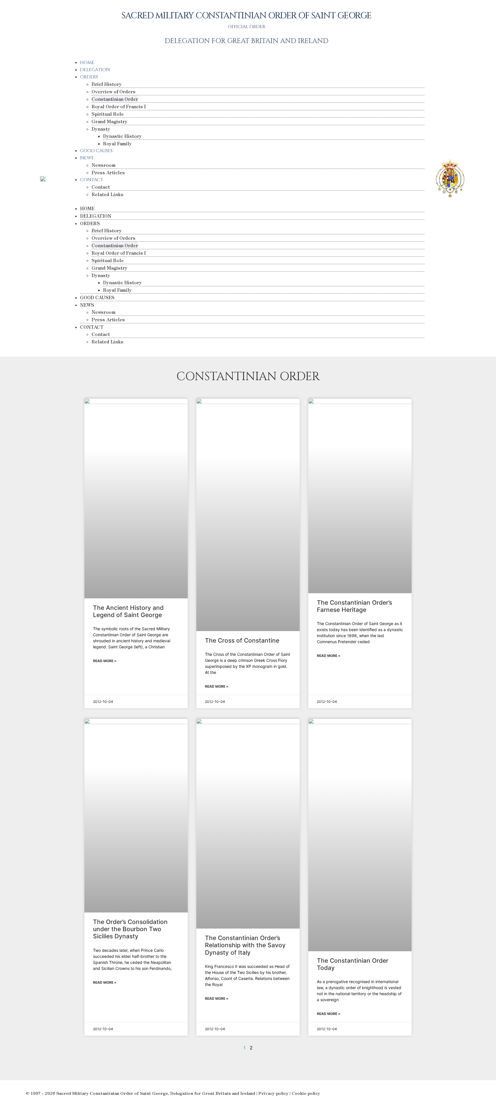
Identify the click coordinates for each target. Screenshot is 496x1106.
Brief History (107, 83)
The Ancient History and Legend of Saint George (128, 611)
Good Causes (96, 151)
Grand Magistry (109, 121)
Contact (101, 186)
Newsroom (104, 164)
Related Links (107, 194)
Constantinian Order (115, 98)
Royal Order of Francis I (119, 106)
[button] (247, 201)
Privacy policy (273, 1093)
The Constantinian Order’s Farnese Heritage (354, 606)
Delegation (95, 70)
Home (87, 62)
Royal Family (117, 143)
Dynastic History (122, 135)
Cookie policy (306, 1093)
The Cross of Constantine (242, 640)
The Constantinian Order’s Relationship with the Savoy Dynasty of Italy (245, 945)
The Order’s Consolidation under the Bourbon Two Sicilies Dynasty (130, 929)
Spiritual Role (108, 113)
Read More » (105, 661)
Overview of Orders (113, 91)
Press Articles (108, 172)
